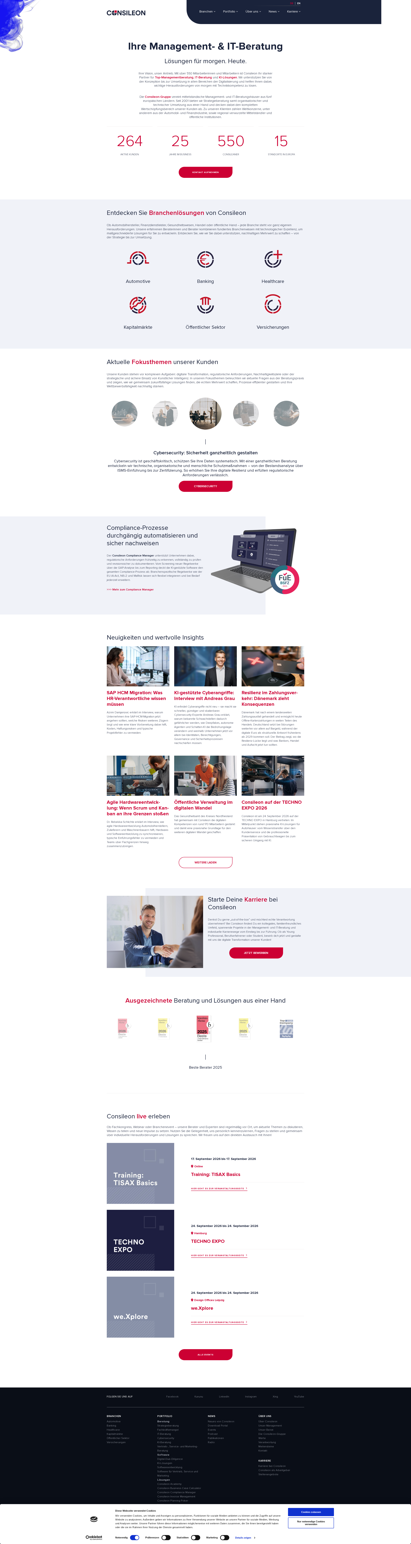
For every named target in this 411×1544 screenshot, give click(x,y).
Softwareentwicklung (169, 1467)
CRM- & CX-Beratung (205, 490)
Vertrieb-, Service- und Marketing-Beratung (177, 1448)
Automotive (114, 1421)
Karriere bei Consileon (272, 1466)
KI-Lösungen (228, 77)
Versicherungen (116, 1442)
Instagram (251, 1396)
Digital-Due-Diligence (170, 1459)
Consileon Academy (169, 1484)
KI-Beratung (164, 1442)
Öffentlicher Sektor (118, 1438)
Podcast (213, 1434)
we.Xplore (202, 1308)
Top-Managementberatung (174, 77)
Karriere (292, 11)
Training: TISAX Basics (215, 1174)
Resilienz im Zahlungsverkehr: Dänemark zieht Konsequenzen (270, 698)
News (273, 11)
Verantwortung (267, 1442)
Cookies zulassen (311, 1512)
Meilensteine (266, 1446)
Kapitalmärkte (115, 1434)
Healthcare (113, 1429)
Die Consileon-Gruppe (272, 1434)
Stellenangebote (268, 1474)
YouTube (299, 1396)
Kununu (199, 1396)
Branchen (206, 11)
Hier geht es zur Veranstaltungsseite (217, 1188)
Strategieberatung (168, 1425)
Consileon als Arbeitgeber (274, 1470)
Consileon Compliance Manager (176, 1492)
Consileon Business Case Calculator (179, 1488)
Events (212, 1429)
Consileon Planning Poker (172, 1500)
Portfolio (229, 11)
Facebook (172, 1396)
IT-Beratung (203, 77)
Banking (111, 1425)
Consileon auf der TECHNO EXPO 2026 (272, 805)
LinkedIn (224, 1396)
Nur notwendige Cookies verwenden (311, 1523)
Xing (275, 1396)
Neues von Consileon (221, 1421)
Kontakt (262, 1450)
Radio (211, 1442)
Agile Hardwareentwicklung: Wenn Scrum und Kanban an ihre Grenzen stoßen (138, 808)
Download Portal (218, 1425)
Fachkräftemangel (168, 1429)
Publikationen (216, 1438)
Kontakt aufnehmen (205, 172)
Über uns (251, 11)
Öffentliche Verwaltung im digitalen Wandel (203, 805)
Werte (262, 1438)
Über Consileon (267, 1421)
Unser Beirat (265, 1429)
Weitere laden (206, 862)
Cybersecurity (165, 1438)
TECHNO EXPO (208, 1241)
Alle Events (205, 1354)
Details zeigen (243, 1537)
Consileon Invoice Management (176, 1496)
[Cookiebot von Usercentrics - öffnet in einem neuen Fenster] (94, 1537)
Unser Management (270, 1425)
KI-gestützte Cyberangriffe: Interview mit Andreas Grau (204, 695)
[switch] (166, 1537)
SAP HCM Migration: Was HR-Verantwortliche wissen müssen (136, 698)
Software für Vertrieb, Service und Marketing (177, 1473)
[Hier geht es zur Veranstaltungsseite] (140, 1203)
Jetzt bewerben (256, 953)
